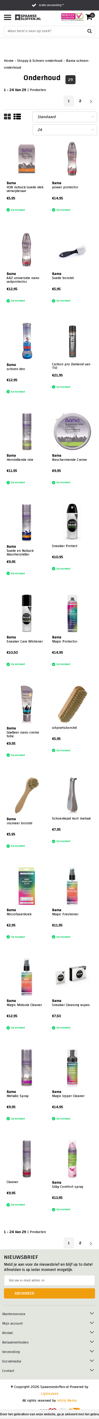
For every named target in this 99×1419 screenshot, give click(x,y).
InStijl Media (67, 1400)
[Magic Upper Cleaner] (72, 1068)
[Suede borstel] (72, 250)
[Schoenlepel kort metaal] (72, 795)
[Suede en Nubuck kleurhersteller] (27, 523)
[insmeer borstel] (27, 795)
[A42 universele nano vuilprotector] (27, 250)
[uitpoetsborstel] (72, 704)
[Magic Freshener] (72, 886)
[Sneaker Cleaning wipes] (72, 977)
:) (7, 203)
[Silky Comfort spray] (72, 1159)
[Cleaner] (27, 1159)
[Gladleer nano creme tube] (27, 704)
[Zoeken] (89, 31)
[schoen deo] (27, 341)
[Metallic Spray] (27, 1068)
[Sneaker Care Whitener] (27, 614)
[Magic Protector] (72, 614)
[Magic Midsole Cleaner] (27, 977)
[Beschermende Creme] (72, 432)
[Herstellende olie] (27, 432)
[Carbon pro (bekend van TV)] (72, 341)
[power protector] (72, 159)
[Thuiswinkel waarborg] (71, 16)
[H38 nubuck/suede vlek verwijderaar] (27, 159)
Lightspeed (49, 1393)
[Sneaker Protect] (72, 523)
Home (8, 60)
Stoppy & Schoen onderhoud (39, 60)
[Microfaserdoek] (27, 886)
